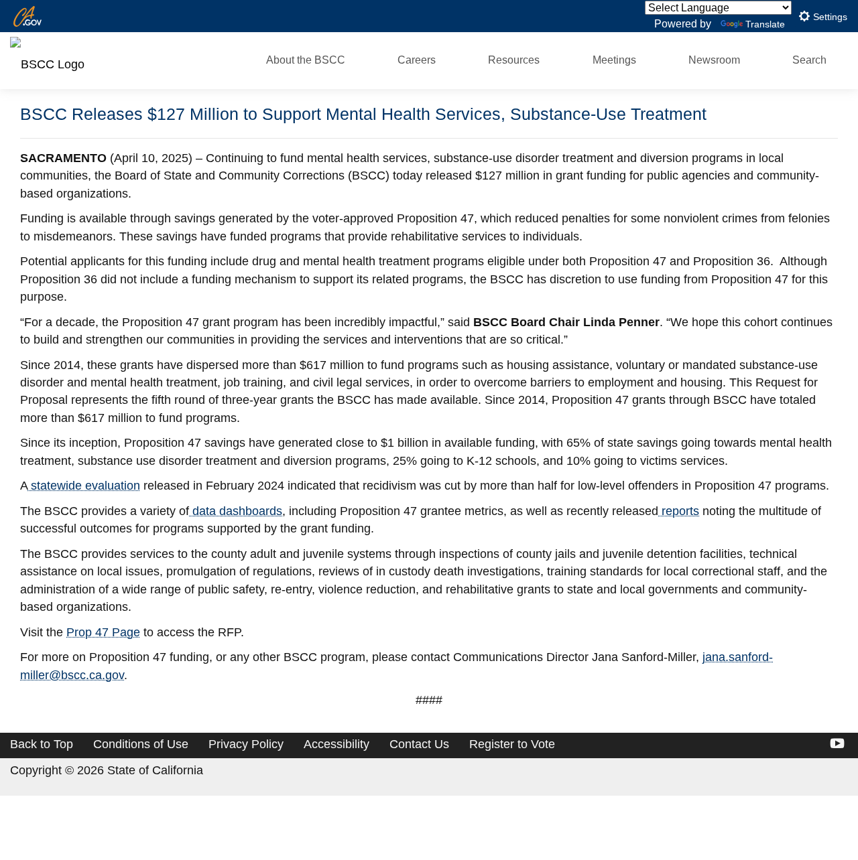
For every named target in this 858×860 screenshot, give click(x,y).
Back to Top (41, 744)
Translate (765, 24)
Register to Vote (512, 744)
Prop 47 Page (103, 632)
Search (809, 60)
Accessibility (336, 744)
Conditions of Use (140, 744)
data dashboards (235, 511)
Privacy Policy (246, 744)
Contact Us (419, 744)
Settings (828, 17)
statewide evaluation (83, 485)
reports (678, 511)
